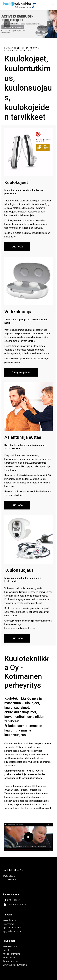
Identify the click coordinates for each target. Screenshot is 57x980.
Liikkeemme (8, 924)
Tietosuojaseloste (11, 961)
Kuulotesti (7, 950)
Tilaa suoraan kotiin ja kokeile (12, 27)
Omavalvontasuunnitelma (15, 965)
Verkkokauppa (9, 920)
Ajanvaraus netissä (12, 927)
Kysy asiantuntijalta (12, 931)
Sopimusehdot (10, 957)
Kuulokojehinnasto (11, 954)
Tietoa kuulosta (10, 946)
